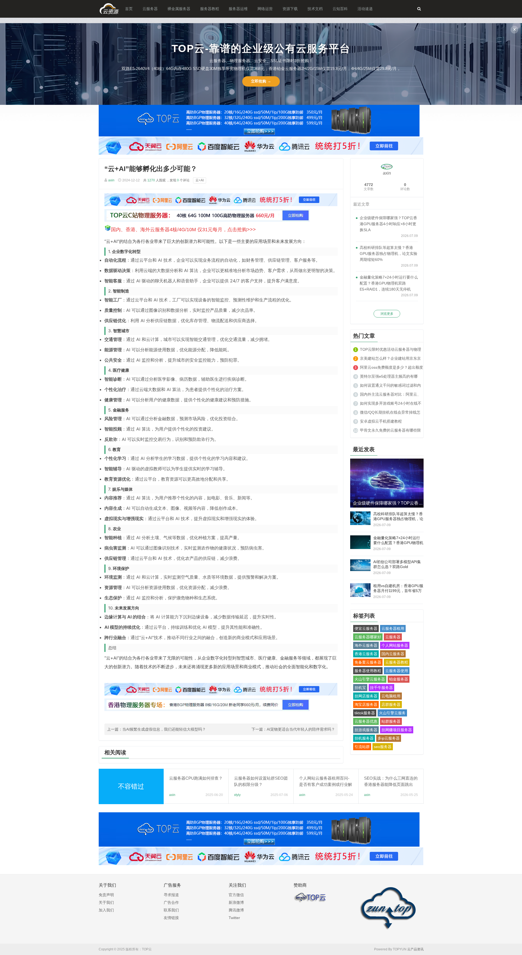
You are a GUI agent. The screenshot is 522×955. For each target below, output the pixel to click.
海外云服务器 (366, 645)
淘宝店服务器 (366, 704)
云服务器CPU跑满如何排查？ (196, 778)
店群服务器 (390, 704)
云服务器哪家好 (368, 637)
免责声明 (106, 895)
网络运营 (265, 9)
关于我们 (106, 902)
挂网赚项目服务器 (396, 730)
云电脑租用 (390, 696)
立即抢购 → (261, 81)
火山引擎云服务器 (370, 679)
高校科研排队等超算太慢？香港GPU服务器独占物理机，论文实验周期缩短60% (388, 253)
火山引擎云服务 (392, 713)
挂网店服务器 (366, 696)
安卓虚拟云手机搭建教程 (381, 421)
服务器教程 (209, 9)
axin (111, 180)
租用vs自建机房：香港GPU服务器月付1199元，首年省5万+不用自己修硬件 (398, 591)
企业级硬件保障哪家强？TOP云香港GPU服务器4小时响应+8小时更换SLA (388, 224)
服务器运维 (238, 9)
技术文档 (315, 9)
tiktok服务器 (365, 713)
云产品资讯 (415, 949)
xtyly (237, 795)
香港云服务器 (366, 654)
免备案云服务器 (368, 662)
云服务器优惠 (366, 721)
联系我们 (171, 910)
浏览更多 (386, 314)
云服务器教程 (396, 662)
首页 (129, 9)
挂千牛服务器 (381, 687)
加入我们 (106, 910)
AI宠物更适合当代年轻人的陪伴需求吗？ (301, 729)
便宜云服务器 (366, 628)
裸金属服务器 (178, 9)
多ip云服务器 (389, 738)
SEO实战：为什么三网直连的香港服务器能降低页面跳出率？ (391, 784)
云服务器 (150, 9)
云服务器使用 (396, 671)
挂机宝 (360, 687)
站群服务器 (390, 721)
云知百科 (340, 9)
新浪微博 (236, 902)
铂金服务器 (398, 679)
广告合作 (171, 902)
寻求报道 (171, 895)
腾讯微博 (236, 910)
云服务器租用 (392, 628)
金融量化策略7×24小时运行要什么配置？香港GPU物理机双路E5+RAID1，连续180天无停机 (389, 283)
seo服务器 (382, 747)
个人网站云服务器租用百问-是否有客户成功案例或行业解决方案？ (325, 784)
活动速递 (365, 9)
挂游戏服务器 (366, 730)
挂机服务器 (364, 738)
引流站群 (362, 747)
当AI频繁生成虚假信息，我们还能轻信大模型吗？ (164, 729)
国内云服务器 (392, 654)
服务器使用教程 (368, 671)
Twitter (234, 918)
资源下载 (290, 9)
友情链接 (171, 918)
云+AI (199, 180)
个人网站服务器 (394, 645)
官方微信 (236, 895)
